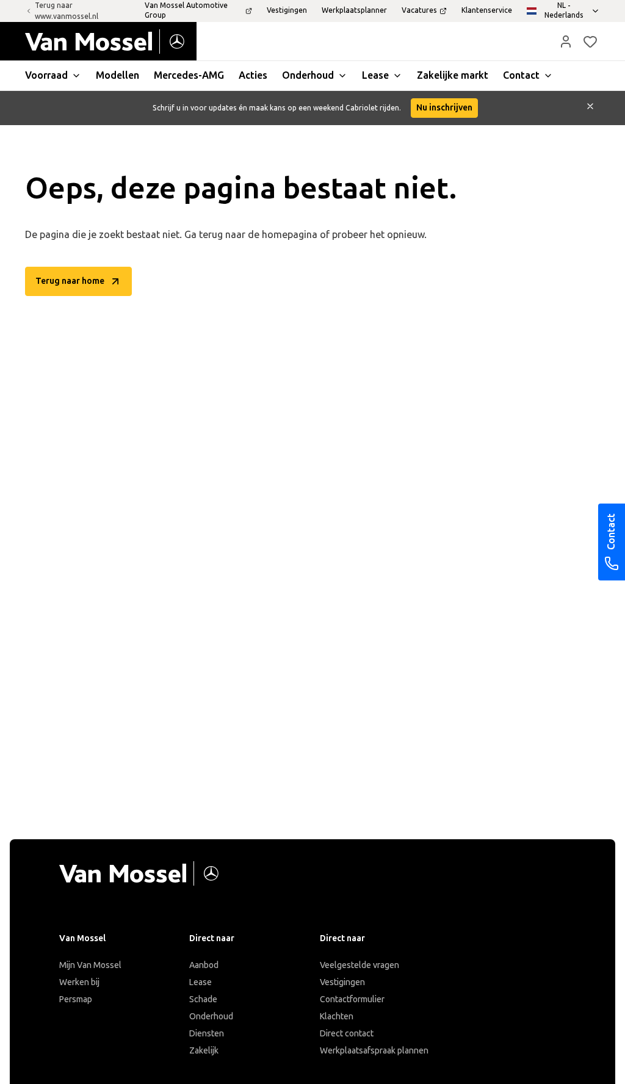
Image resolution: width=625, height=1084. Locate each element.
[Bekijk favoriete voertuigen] (590, 41)
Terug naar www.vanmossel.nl (66, 11)
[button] (566, 41)
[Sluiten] (590, 108)
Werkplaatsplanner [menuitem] (354, 10)
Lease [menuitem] (375, 75)
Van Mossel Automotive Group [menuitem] (186, 10)
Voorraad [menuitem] (46, 75)
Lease (200, 982)
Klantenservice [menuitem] (486, 10)
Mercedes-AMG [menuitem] (189, 75)
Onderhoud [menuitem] (308, 75)
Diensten (206, 1033)
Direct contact (347, 1033)
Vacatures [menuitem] (419, 10)
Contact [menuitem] (521, 75)
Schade (203, 999)
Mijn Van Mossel (90, 965)
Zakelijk (204, 1051)
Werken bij (79, 982)
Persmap (75, 999)
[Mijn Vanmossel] (566, 41)
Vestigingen (342, 982)
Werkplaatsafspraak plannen (374, 1051)
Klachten (336, 1016)
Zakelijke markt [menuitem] (452, 75)
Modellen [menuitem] (117, 75)
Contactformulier (352, 999)
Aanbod (204, 965)
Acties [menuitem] (253, 75)
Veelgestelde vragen (359, 965)
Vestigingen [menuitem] (287, 10)
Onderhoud (211, 1016)
